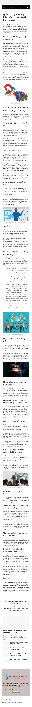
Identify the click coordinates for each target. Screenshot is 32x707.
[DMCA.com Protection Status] (16, 691)
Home (4, 11)
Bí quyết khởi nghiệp (11, 11)
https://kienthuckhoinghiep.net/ (20, 689)
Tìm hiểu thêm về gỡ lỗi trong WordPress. (12, 702)
